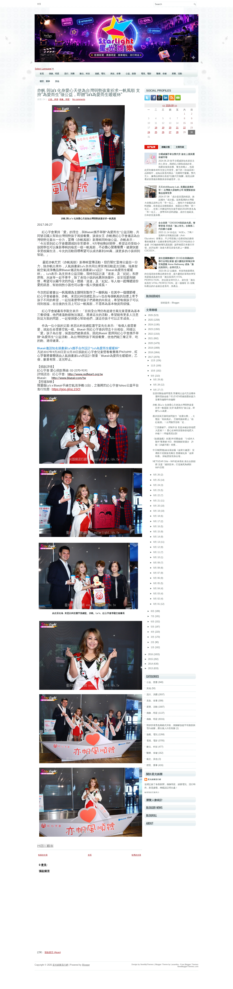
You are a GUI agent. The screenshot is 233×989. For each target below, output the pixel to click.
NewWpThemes (147, 964)
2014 (151, 663)
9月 (153, 376)
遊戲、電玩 (100, 73)
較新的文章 (43, 855)
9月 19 (157, 511)
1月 (153, 647)
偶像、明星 (54, 73)
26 (163, 132)
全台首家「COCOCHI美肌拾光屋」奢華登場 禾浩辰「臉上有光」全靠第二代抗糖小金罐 (176, 226)
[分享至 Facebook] (48, 846)
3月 (153, 637)
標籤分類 (166, 147)
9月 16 (157, 526)
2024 (151, 324)
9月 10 (157, 557)
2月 (153, 642)
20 (170, 127)
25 (156, 132)
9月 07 (157, 573)
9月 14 (157, 536)
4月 (153, 632)
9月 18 (157, 516)
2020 (151, 343)
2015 (151, 659)
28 (177, 132)
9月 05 (157, 583)
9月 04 (157, 588)
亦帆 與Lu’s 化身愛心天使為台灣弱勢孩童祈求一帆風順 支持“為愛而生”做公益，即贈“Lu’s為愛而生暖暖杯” (88, 92)
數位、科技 (85, 73)
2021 (151, 338)
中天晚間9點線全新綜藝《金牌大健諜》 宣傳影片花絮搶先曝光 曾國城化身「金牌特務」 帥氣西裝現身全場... (173, 453)
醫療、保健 (161, 73)
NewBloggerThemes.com (187, 966)
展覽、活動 (177, 73)
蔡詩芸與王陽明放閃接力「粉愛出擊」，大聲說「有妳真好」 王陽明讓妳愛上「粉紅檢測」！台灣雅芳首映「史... (174, 419)
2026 (151, 315)
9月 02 (157, 598)
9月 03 (157, 593)
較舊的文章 (136, 855)
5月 (153, 626)
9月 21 (157, 500)
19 (163, 127)
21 (177, 127)
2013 (151, 668)
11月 (153, 365)
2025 (151, 320)
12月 (153, 360)
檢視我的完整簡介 (151, 792)
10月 (153, 370)
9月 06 (157, 578)
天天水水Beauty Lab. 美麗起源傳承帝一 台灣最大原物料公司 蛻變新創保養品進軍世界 (176, 190)
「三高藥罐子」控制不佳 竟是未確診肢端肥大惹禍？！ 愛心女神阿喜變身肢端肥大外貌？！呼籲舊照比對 (174, 430)
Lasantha (175, 964)
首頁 (39, 4)
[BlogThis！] (42, 846)
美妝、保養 (115, 73)
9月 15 (157, 531)
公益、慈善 (131, 73)
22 (184, 127)
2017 (151, 357)
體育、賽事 (45, 81)
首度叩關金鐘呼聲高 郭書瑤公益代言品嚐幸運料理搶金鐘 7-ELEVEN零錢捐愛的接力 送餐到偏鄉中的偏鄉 (174, 396)
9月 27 (157, 390)
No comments (78, 99)
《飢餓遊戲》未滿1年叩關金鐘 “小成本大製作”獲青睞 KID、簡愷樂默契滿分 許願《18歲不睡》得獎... (173, 441)
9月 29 (157, 379)
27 (170, 132)
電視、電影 (146, 73)
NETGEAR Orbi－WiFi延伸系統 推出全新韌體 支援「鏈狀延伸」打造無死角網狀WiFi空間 (174, 464)
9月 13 (157, 542)
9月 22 (157, 495)
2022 (151, 334)
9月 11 (157, 552)
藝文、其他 (152, 759)
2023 (151, 329)
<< (163, 105)
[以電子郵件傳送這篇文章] (38, 846)
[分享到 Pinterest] (51, 846)
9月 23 (157, 490)
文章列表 (180, 147)
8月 (153, 611)
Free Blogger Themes (189, 964)
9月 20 (157, 505)
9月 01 (157, 604)
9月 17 (157, 521)
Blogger (175, 302)
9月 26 (157, 474)
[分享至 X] (45, 846)
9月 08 (157, 567)
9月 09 (157, 562)
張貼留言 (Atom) (53, 952)
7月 (153, 616)
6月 (153, 621)
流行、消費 (69, 73)
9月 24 (157, 485)
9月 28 (157, 384)
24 (149, 132)
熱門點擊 (151, 147)
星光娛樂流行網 (154, 779)
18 (156, 127)
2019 (151, 348)
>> (175, 105)
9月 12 (157, 547)
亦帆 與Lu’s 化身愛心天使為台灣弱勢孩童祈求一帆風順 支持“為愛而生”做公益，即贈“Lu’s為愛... (174, 408)
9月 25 (157, 480)
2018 (151, 352)
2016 (151, 654)
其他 (57, 81)
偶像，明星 (152, 713)
